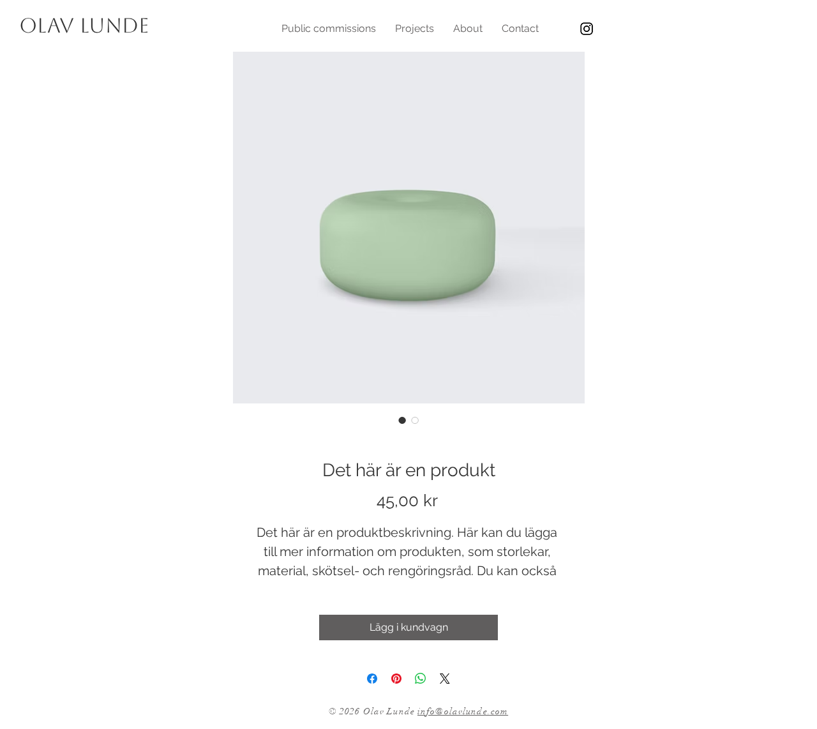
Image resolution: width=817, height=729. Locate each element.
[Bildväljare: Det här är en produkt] (402, 420)
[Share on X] (445, 678)
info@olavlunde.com (462, 711)
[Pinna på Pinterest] (396, 678)
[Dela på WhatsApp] (420, 678)
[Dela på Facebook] (372, 678)
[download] (587, 29)
